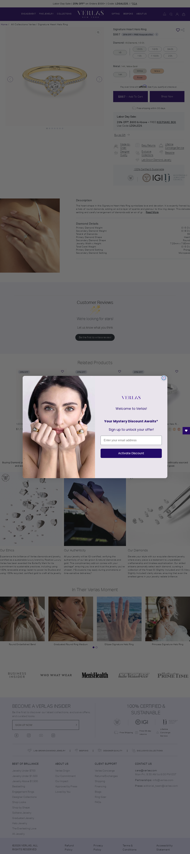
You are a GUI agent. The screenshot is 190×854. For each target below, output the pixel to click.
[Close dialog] (164, 378)
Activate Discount (131, 453)
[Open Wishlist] (186, 430)
